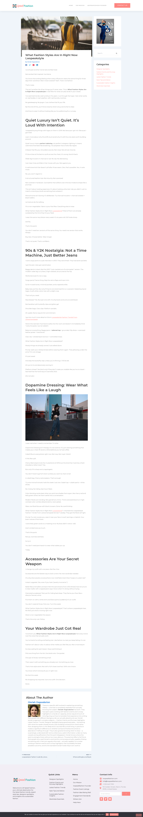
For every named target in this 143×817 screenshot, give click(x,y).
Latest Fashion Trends (103, 77)
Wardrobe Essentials (103, 86)
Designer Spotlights (103, 69)
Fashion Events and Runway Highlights (56, 783)
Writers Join (77, 799)
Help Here (77, 802)
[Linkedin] (37, 65)
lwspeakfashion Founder (96, 5)
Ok (107, 814)
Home (71, 5)
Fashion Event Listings (81, 789)
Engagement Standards (82, 796)
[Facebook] (26, 65)
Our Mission (80, 5)
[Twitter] (30, 65)
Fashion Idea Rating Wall (82, 792)
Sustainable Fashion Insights (105, 83)
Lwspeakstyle (57, 211)
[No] (139, 815)
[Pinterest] (33, 65)
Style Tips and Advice (103, 80)
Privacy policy (114, 814)
